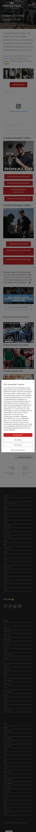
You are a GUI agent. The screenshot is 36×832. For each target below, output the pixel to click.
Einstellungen (18, 445)
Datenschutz (14, 450)
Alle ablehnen (18, 440)
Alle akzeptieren (18, 435)
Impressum (22, 450)
